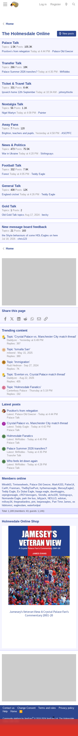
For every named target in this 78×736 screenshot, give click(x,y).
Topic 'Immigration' (18, 361)
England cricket (10, 194)
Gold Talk (9, 206)
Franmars (14, 488)
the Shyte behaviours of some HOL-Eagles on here (30, 235)
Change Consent (26, 708)
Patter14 (69, 484)
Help (5, 711)
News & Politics (14, 145)
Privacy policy (66, 708)
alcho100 (53, 495)
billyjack (41, 498)
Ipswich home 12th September (18, 92)
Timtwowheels (20, 484)
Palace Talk (10, 43)
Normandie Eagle (11, 498)
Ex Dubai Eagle (25, 491)
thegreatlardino (22, 501)
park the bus (29, 498)
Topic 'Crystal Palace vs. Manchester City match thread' (41, 336)
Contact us (9, 708)
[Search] (73, 4)
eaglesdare (20, 505)
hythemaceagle (48, 488)
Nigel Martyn (9, 112)
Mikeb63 (6, 484)
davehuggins (57, 491)
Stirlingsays (47, 153)
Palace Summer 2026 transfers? (19, 71)
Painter (42, 112)
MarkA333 (57, 484)
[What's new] (66, 4)
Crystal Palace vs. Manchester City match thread (37, 423)
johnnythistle (66, 92)
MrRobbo (65, 71)
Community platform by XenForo (30, 718)
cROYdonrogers (28, 495)
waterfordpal (34, 505)
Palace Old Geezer (62, 51)
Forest (5, 174)
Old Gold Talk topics (13, 214)
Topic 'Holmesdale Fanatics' (24, 387)
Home (13, 711)
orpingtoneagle (10, 495)
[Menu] (5, 4)
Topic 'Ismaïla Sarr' (18, 349)
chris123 (22, 238)
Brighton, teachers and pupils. (18, 133)
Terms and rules (47, 708)
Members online (14, 478)
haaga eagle (42, 491)
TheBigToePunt (29, 488)
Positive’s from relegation (16, 51)
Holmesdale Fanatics (20, 435)
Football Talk (11, 165)
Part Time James (61, 501)
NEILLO (52, 498)
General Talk (11, 186)
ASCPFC (67, 133)
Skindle (42, 495)
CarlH (5, 488)
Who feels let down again (22, 461)
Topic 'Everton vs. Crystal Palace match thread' (36, 374)
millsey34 (7, 501)
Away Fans (10, 124)
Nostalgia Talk (12, 104)
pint (33, 501)
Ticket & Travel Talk (16, 83)
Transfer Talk (11, 63)
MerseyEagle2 (66, 488)
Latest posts (11, 404)
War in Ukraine (10, 153)
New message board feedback (24, 227)
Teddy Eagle (38, 174)
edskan (62, 498)
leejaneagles (44, 501)
